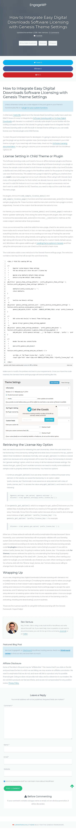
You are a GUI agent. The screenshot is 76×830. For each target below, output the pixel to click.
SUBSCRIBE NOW (49, 420)
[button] (38, 414)
